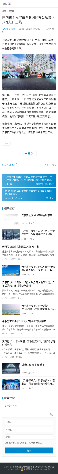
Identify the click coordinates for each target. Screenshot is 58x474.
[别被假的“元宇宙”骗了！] (11, 368)
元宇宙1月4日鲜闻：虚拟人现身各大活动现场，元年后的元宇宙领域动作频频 (28, 284)
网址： (9, 437)
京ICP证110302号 (40, 467)
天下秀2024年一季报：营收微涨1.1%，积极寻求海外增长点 (28, 343)
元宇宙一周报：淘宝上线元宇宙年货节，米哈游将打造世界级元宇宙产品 (38, 232)
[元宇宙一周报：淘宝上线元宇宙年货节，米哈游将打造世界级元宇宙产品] (11, 234)
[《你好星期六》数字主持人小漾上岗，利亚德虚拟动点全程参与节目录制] (11, 384)
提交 (29, 450)
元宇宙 (47, 29)
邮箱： (9, 429)
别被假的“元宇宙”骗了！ (34, 364)
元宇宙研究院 (8, 29)
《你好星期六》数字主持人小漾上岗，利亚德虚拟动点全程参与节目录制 (38, 382)
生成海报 (11, 165)
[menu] (53, 4)
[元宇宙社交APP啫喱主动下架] (11, 219)
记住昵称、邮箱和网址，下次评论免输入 (24, 443)
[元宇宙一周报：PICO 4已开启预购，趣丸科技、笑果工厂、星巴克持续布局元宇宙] (11, 270)
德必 (6, 143)
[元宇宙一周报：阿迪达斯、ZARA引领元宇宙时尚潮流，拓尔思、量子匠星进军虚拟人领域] (11, 309)
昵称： (9, 422)
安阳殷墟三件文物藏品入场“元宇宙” (21, 246)
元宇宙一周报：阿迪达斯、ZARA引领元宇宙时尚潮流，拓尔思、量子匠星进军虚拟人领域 (38, 307)
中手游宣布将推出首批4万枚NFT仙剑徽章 (24, 321)
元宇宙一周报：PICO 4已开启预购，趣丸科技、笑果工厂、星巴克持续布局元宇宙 (38, 268)
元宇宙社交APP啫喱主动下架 (36, 215)
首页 (4, 11)
